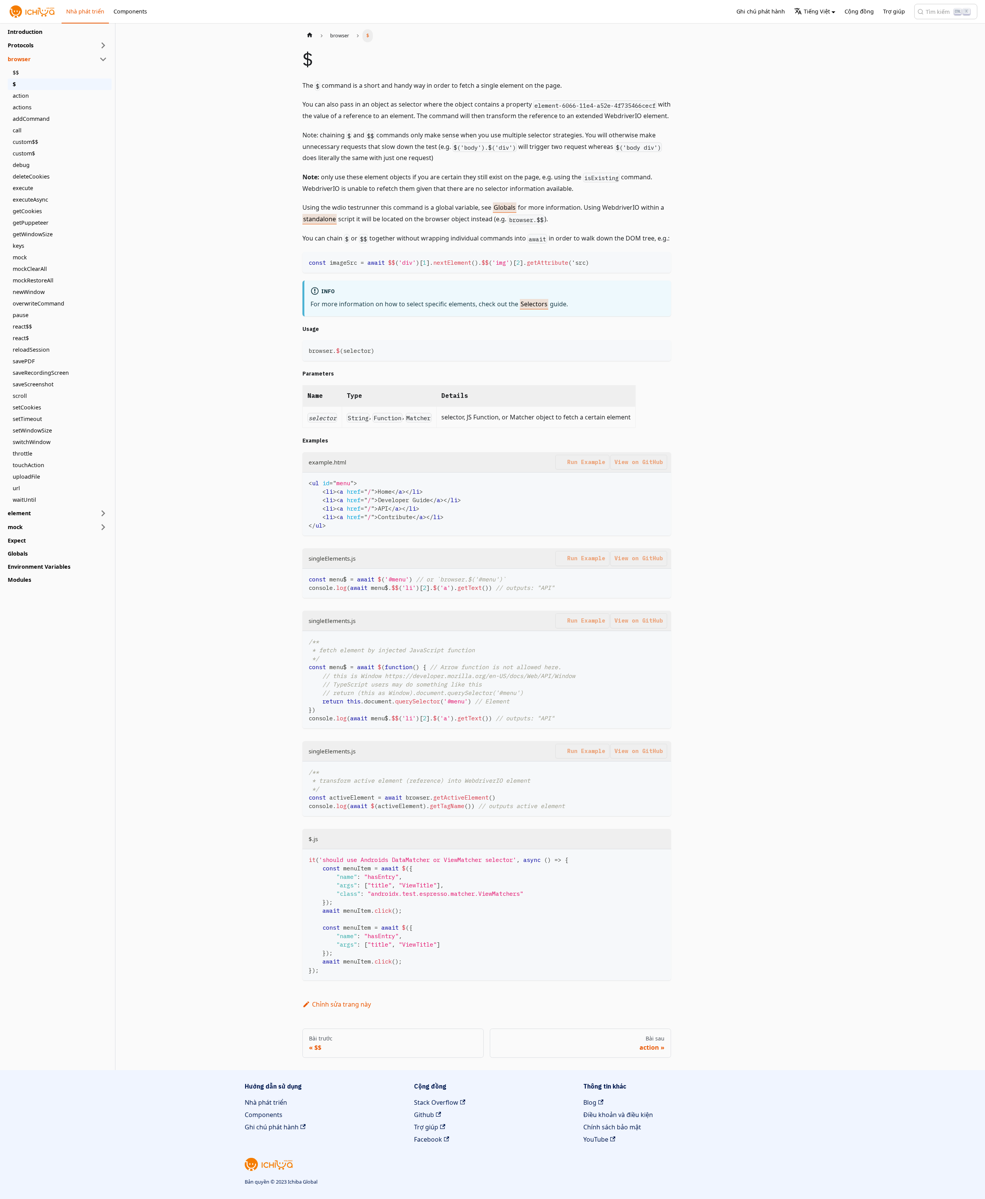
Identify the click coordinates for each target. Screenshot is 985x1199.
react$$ (22, 326)
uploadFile (26, 476)
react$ (21, 338)
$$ (16, 72)
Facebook (428, 1139)
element (19, 513)
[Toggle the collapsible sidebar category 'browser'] (103, 59)
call (17, 130)
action (21, 95)
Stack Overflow (436, 1102)
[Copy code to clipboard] (661, 261)
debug (21, 165)
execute (23, 188)
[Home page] (309, 35)
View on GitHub (638, 462)
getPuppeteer (30, 222)
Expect (17, 540)
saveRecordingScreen (41, 372)
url (16, 488)
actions (22, 107)
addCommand (31, 118)
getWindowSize (33, 234)
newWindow (29, 292)
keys (18, 245)
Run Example (586, 462)
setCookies (27, 407)
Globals (18, 553)
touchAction (28, 465)
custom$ (24, 153)
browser (19, 59)
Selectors (534, 304)
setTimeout (27, 418)
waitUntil (24, 499)
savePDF (24, 361)
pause (20, 315)
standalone (319, 219)
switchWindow (31, 442)
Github (424, 1114)
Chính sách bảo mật (612, 1127)
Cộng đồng (859, 11)
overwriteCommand (38, 303)
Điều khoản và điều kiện (618, 1114)
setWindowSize (32, 430)
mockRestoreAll (33, 280)
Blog (589, 1102)
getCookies (27, 211)
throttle (22, 453)
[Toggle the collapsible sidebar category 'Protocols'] (103, 45)
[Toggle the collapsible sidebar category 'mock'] (103, 527)
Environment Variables (39, 566)
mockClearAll (30, 268)
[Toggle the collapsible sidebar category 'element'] (103, 513)
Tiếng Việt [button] (817, 11)
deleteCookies (31, 176)
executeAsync (30, 199)
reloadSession (31, 349)
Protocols (20, 45)
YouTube (595, 1139)
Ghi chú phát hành (760, 11)
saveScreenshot (33, 384)
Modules (19, 579)
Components (130, 11)
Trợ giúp (894, 11)
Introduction (25, 31)
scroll (20, 395)
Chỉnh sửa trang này (341, 1004)
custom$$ (25, 141)
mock (20, 257)
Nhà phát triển (85, 11)
